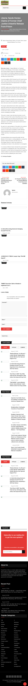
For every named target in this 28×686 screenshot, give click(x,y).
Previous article (5, 177)
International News (5, 647)
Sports (2, 664)
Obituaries (3, 653)
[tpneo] (11, 53)
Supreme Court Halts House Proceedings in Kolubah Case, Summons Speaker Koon (18, 399)
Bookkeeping (4, 630)
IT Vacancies (17, 647)
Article (2, 626)
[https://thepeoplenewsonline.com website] (9, 53)
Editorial (3, 637)
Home (3, 29)
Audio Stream (4, 628)
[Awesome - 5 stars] (5, 297)
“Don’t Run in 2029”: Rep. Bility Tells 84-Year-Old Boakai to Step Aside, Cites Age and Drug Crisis (18, 375)
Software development (6, 662)
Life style (3, 651)
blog (15, 628)
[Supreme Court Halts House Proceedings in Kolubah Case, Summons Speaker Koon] (5, 398)
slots (2, 660)
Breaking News (17, 630)
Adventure (16, 622)
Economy (16, 635)
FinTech (16, 641)
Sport (15, 662)
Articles (7, 29)
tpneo (13, 190)
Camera (16, 632)
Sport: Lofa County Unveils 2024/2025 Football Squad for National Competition (18, 449)
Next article (23, 177)
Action (2, 622)
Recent (5, 347)
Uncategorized (17, 666)
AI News (3, 624)
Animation (16, 624)
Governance (16, 643)
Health (2, 645)
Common (23, 347)
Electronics (3, 639)
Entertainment (17, 639)
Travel (2, 666)
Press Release (4, 658)
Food (2, 643)
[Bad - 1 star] (1, 297)
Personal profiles (18, 653)
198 (2, 620)
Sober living (16, 660)
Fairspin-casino (4, 641)
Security (16, 658)
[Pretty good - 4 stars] (4, 297)
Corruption (3, 635)
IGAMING (16, 645)
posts (15, 655)
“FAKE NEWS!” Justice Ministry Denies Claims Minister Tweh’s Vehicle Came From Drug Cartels (18, 384)
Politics (2, 655)
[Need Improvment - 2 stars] (2, 297)
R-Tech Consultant (17, 681)
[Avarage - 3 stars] (3, 297)
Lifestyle (16, 651)
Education (16, 637)
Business (3, 632)
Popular (14, 347)
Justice (2, 649)
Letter (15, 649)
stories (15, 664)
